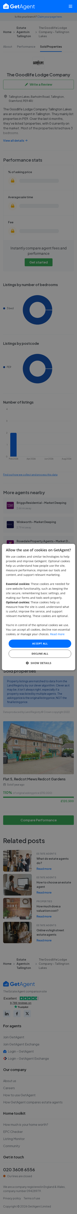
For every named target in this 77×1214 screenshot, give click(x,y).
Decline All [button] (40, 653)
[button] (38, 663)
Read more (57, 634)
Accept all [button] (40, 643)
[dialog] (38, 607)
